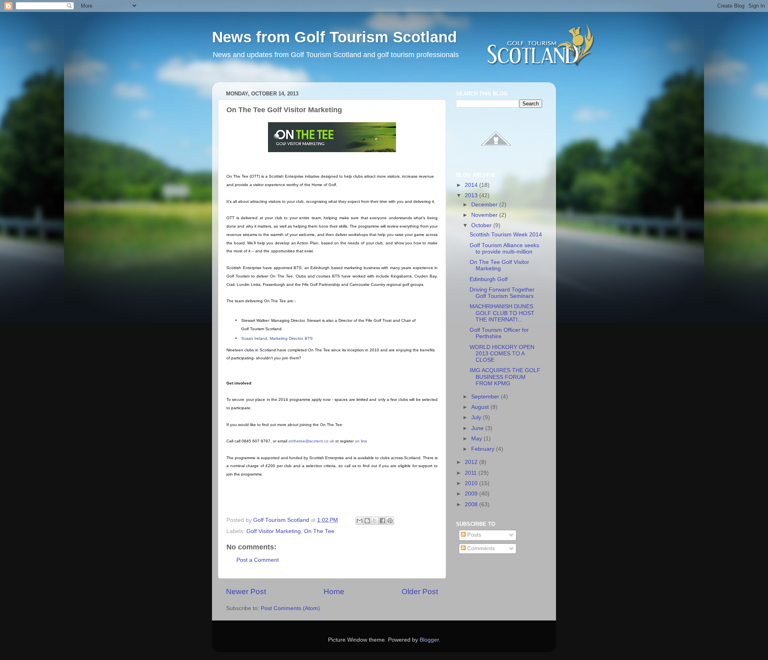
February (483, 449)
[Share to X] (375, 521)
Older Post (420, 591)
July (477, 417)
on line (361, 441)
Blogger (429, 640)
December (485, 205)
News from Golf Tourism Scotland (334, 37)
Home (334, 591)
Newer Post (246, 591)
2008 (472, 504)
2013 (472, 195)
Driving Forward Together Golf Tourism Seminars (502, 293)
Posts (473, 535)
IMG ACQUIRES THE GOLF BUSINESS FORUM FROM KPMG (505, 376)
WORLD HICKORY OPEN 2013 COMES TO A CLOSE (502, 353)
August (480, 407)
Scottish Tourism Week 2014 (506, 235)
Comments (480, 548)
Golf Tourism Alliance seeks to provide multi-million (504, 248)
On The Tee (319, 531)
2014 (472, 185)
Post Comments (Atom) (290, 608)
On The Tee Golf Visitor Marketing (499, 265)
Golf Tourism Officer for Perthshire (499, 333)
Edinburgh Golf (489, 279)
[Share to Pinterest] (390, 521)
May (477, 439)
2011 (471, 473)
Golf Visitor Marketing (273, 531)
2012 (472, 462)
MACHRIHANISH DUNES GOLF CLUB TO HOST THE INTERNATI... (502, 312)
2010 (472, 483)
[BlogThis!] (367, 521)
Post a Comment (257, 560)
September (486, 397)
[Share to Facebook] (382, 521)
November (485, 215)
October (482, 225)
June (478, 428)
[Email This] (360, 521)
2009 (472, 494)
